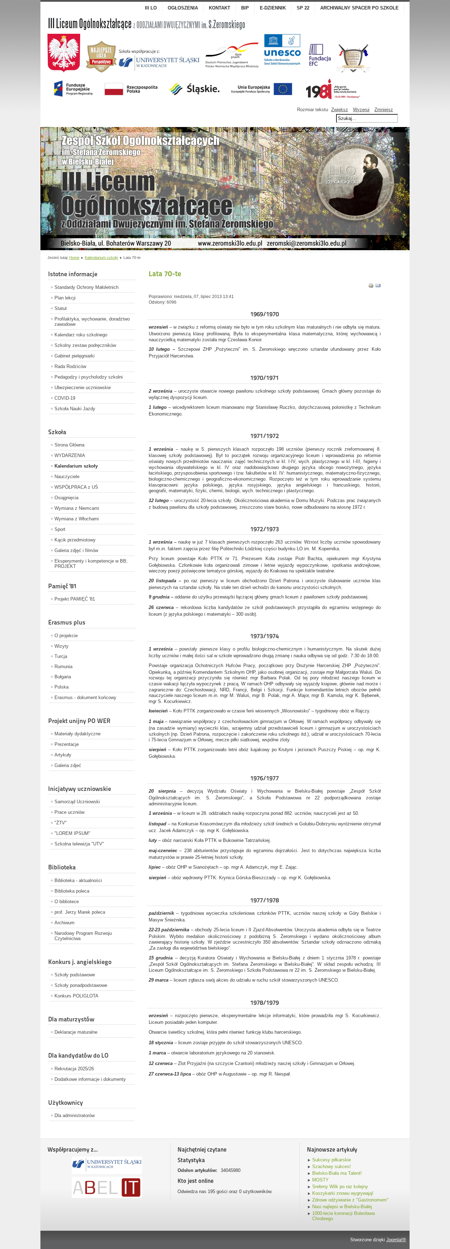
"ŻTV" (60, 822)
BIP (245, 8)
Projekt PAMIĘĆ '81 (74, 599)
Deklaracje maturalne (75, 1032)
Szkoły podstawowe (74, 974)
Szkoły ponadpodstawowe (80, 985)
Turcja (60, 656)
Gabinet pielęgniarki (74, 356)
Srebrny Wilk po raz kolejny (340, 1186)
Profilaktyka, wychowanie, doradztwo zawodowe (92, 321)
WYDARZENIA (69, 455)
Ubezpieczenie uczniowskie (82, 387)
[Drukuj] (371, 287)
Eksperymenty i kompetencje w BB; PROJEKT (91, 563)
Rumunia (63, 666)
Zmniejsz (383, 109)
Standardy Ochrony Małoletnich (86, 287)
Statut (60, 308)
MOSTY (320, 1180)
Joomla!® (396, 1239)
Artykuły (62, 754)
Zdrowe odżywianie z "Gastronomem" (350, 1200)
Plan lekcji (65, 297)
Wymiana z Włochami (76, 518)
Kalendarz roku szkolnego (80, 334)
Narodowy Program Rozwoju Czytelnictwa (83, 936)
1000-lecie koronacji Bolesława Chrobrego (343, 1216)
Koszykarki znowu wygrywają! (342, 1193)
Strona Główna (69, 445)
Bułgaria (62, 676)
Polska (61, 687)
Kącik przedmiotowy (75, 540)
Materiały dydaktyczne (77, 733)
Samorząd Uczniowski (77, 801)
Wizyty (61, 646)
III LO (151, 8)
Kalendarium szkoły (101, 257)
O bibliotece (66, 901)
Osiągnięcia (66, 497)
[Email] (378, 287)
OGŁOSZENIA (183, 8)
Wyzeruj (361, 109)
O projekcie (66, 635)
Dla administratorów (74, 1115)
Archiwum (64, 922)
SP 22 (303, 8)
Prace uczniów (69, 812)
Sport (59, 529)
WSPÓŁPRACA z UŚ (76, 487)
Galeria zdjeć (67, 765)
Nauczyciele (66, 476)
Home (74, 257)
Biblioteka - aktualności (78, 880)
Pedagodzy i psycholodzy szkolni (88, 377)
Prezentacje (66, 744)
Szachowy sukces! (331, 1166)
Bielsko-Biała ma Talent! (337, 1173)
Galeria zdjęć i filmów (76, 550)
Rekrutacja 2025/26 (74, 1068)
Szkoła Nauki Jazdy (74, 408)
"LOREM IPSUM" (72, 833)
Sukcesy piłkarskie (331, 1159)
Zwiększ (339, 109)
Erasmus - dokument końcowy (85, 697)
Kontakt (219, 8)
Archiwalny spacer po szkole (359, 8)
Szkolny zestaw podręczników (85, 345)
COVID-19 (64, 398)
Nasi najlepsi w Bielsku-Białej (342, 1206)
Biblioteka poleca (71, 891)
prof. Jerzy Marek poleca (79, 912)
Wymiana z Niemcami (76, 508)
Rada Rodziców (70, 366)
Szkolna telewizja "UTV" (79, 844)
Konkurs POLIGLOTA (76, 995)
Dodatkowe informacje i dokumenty (90, 1079)
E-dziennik (273, 8)
